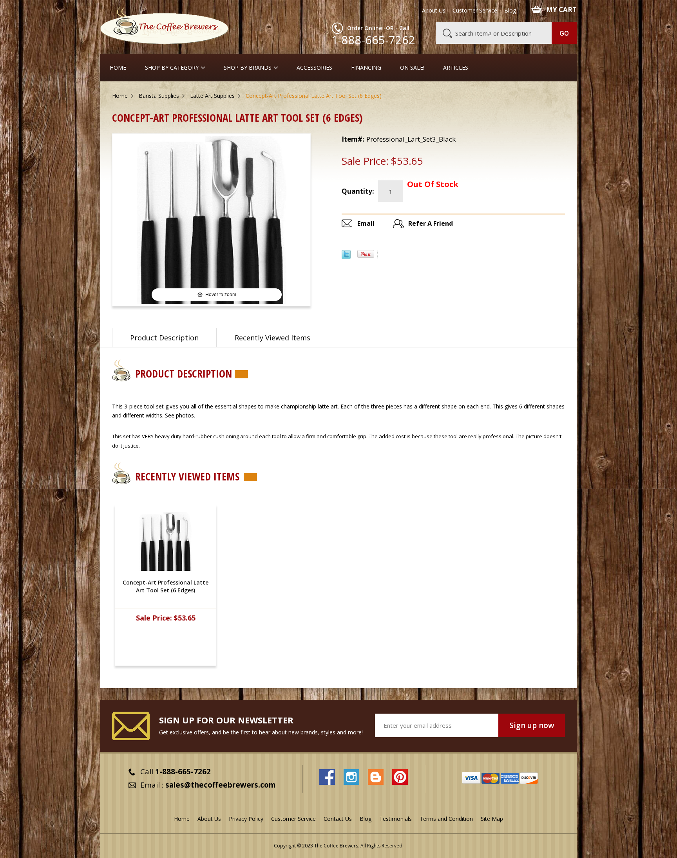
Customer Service (475, 10)
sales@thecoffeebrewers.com (220, 785)
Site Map (492, 818)
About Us (433, 10)
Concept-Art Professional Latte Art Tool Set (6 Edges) (165, 586)
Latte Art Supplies (212, 95)
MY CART (561, 9)
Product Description (164, 337)
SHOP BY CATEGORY (172, 67)
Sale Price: (365, 161)
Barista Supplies (159, 95)
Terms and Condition (446, 818)
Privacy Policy (246, 818)
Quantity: (358, 191)
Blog (510, 10)
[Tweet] (346, 257)
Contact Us (338, 818)
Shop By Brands (248, 67)
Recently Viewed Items (272, 337)
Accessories (314, 67)
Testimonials (395, 818)
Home (118, 67)
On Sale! (412, 67)
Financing (366, 67)
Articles (455, 67)
